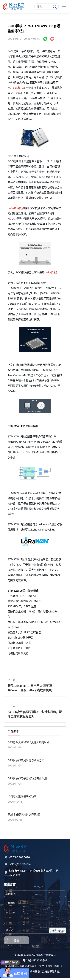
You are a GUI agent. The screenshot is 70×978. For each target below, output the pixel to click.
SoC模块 (18, 87)
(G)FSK (58, 965)
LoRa (49, 965)
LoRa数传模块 (16, 208)
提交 (16, 940)
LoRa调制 (50, 272)
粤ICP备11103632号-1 (35, 960)
